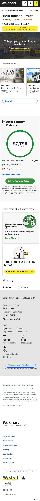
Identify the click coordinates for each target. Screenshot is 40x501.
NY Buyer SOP (8, 463)
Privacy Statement (10, 445)
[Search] (30, 3)
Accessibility (7, 458)
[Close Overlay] (37, 34)
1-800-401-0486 (20, 425)
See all (9, 101)
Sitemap (6, 450)
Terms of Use (8, 441)
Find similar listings (19, 48)
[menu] (36, 3)
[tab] (6, 288)
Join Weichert (8, 454)
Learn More (12, 238)
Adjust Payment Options (11, 174)
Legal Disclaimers (9, 436)
